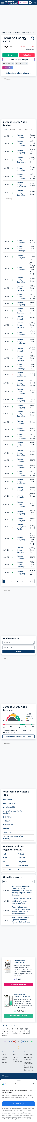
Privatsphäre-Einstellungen (28, 1066)
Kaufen (12, 129)
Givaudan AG (7, 799)
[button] (23, 2)
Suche (18, 652)
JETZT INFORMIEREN (18, 984)
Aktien (10, 32)
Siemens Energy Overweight (21, 159)
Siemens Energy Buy (21, 136)
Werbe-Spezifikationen (18, 1060)
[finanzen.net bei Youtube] (14, 1041)
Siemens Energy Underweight (21, 374)
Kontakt (4, 1054)
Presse (4, 1060)
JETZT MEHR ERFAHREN (18, 1016)
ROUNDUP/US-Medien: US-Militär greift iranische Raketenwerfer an (22, 901)
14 (30, 581)
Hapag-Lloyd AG (9, 803)
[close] (33, 1084)
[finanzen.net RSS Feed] (18, 1047)
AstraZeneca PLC (9, 807)
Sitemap (4, 1062)
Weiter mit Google (18, 1104)
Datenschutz (28, 1057)
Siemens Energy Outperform (21, 143)
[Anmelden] (34, 2)
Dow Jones (22, 862)
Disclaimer (27, 1060)
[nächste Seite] (33, 581)
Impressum (28, 1054)
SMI (3, 862)
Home (3, 32)
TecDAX (21, 854)
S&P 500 (5, 866)
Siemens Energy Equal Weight (21, 527)
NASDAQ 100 (23, 866)
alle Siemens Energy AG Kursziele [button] (18, 736)
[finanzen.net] (11, 2)
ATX (19, 869)
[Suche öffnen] (30, 2)
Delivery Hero (8, 825)
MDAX (4, 858)
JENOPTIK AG (8, 817)
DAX (4, 854)
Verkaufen (29, 129)
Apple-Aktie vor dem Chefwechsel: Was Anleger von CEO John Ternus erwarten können (22, 910)
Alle (5, 129)
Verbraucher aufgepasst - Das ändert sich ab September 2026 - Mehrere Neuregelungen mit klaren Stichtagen (22, 890)
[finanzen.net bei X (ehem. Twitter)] (18, 1041)
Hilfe (14, 1054)
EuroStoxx (5, 1035)
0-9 (7, 1029)
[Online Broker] (11, 3)
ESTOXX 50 (6, 869)
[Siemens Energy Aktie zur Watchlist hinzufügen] (33, 38)
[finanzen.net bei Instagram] (5, 1041)
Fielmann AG (7, 832)
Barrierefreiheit (29, 1070)
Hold (20, 129)
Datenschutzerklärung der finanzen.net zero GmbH (17, 1119)
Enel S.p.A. (6, 821)
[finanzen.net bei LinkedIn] (23, 1041)
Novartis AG (7, 829)
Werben (15, 1057)
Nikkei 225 (22, 858)
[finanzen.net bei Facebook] (10, 1041)
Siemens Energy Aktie (22, 32)
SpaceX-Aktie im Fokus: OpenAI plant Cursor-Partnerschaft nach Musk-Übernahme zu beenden (21, 920)
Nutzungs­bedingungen (28, 1062)
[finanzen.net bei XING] (27, 1041)
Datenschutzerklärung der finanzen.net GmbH (19, 1117)
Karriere (4, 1057)
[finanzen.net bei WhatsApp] (32, 1041)
